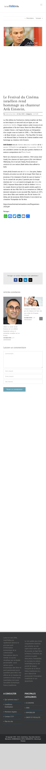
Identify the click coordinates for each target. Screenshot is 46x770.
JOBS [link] (27, 708)
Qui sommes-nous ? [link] (12, 699)
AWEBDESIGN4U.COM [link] (18, 739)
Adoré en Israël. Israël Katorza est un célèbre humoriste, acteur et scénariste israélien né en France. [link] (11, 331)
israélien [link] (34, 145)
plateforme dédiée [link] (10, 125)
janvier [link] (5, 147)
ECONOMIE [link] (30, 703)
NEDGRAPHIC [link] (29, 739)
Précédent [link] (30, 18)
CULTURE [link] (35, 114)
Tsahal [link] (14, 182)
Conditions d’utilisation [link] (9, 705)
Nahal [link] (37, 182)
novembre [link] (32, 147)
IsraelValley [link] (24, 737)
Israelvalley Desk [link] (10, 114)
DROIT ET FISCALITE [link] (33, 717)
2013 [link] (38, 147)
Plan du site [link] (9, 721)
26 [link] (28, 147)
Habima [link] (38, 184)
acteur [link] (28, 145)
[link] (11, 6)
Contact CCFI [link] (9, 716)
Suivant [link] (38, 18)
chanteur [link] (21, 145)
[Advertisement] (23, 72)
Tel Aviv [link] (16, 147)
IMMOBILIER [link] (30, 712)
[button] (5, 318)
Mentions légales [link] (11, 712)
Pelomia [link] (23, 741)
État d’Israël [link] (26, 152)
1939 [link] (10, 147)
